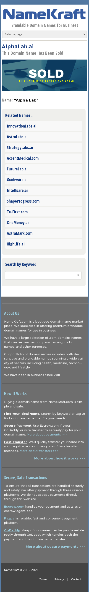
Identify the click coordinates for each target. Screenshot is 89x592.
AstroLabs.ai (17, 136)
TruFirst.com (17, 211)
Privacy (59, 579)
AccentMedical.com (23, 158)
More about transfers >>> (39, 451)
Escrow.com (14, 506)
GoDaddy (12, 530)
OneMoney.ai (18, 222)
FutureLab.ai (17, 169)
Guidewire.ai (17, 179)
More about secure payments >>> (56, 547)
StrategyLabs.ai (20, 147)
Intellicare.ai (17, 190)
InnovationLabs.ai (21, 126)
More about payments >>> (47, 434)
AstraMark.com (19, 233)
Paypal (10, 518)
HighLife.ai (15, 244)
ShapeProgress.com (23, 201)
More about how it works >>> (60, 458)
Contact (76, 579)
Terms (43, 579)
